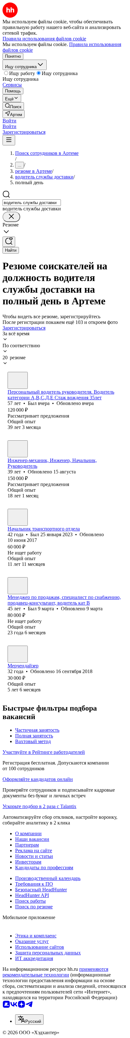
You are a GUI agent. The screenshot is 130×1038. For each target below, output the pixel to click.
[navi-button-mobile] (9, 140)
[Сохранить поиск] (9, 242)
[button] (9, 120)
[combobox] (32, 202)
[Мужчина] (18, 380)
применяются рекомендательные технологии (55, 971)
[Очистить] (11, 217)
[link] (13, 106)
